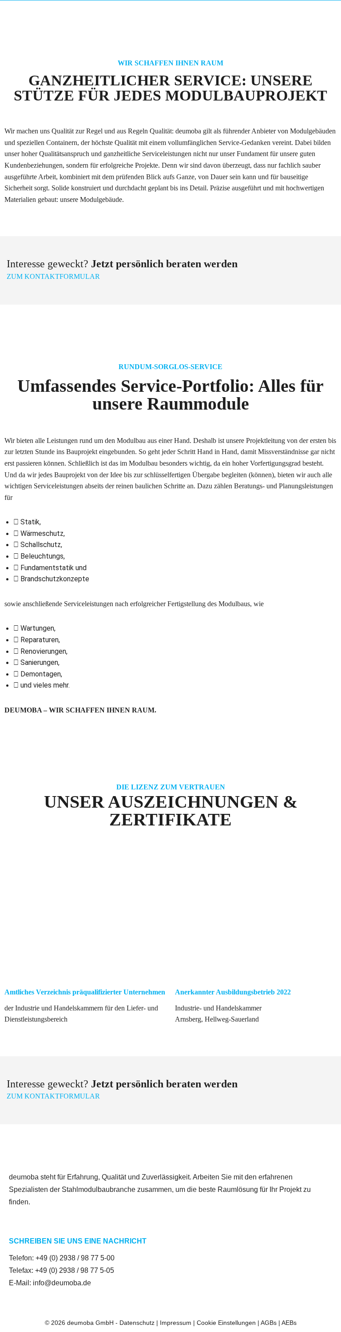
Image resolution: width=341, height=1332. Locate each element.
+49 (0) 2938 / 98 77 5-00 (75, 1258)
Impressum (175, 1322)
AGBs (269, 1322)
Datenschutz (137, 1322)
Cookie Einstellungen (226, 1322)
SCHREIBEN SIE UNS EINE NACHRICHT (78, 1241)
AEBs (289, 1322)
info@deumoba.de (62, 1283)
